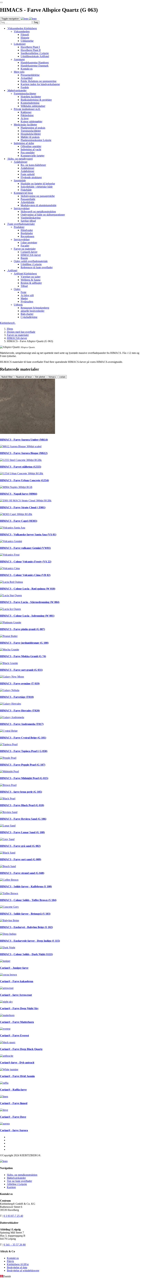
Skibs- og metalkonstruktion (22, 1174)
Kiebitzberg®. (7, 322)
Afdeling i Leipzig (17, 1184)
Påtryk (10, 1261)
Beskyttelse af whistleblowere (23, 1270)
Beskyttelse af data (17, 1267)
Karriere (11, 1187)
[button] (70, 1276)
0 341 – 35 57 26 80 (15, 1244)
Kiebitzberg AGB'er (18, 1264)
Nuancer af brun (24, 377)
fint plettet (40, 377)
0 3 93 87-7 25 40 (13, 1215)
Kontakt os (13, 1258)
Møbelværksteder (16, 1177)
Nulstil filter (7, 377)
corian (62, 377)
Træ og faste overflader (19, 1181)
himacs (52, 377)
